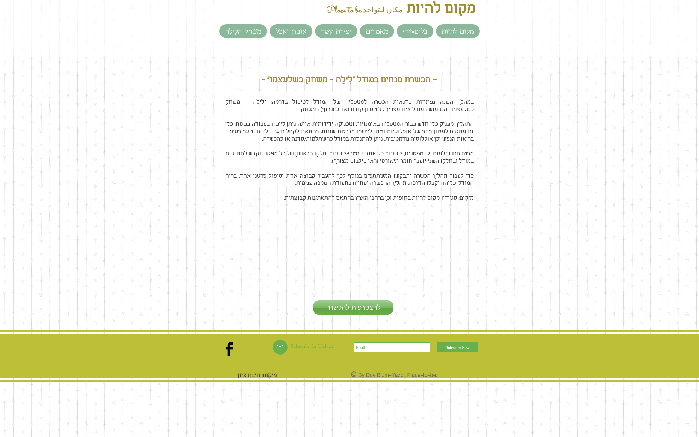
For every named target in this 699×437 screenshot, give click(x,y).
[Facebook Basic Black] (229, 349)
